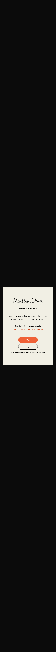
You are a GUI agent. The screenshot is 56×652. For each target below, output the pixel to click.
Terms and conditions (21, 329)
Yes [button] (28, 340)
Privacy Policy (37, 329)
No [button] (28, 347)
